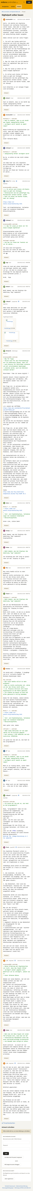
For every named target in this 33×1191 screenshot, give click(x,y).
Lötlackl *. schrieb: (10, 729)
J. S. (7, 960)
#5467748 (28, 503)
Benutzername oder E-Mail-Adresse (12, 1139)
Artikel (13, 6)
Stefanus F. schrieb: (10, 118)
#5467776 (28, 547)
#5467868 (5, 798)
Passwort (5, 1145)
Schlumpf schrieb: (9, 240)
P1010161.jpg (7, 328)
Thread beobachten (9, 1123)
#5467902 (28, 960)
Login (29, 2)
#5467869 (28, 847)
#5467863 (28, 780)
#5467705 (5, 304)
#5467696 (28, 262)
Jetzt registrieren (9, 1179)
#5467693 (28, 220)
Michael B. (8, 351)
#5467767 (28, 530)
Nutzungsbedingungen (8, 1188)
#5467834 (28, 668)
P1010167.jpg (9, 341)
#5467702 (28, 286)
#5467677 (28, 98)
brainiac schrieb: (9, 801)
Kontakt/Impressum (10, 1186)
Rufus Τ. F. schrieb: (10, 507)
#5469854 (28, 1063)
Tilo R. (7, 847)
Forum (19, 6)
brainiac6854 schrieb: (10, 187)
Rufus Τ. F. (8, 181)
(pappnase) (14, 301)
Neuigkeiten (5, 6)
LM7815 (22, 435)
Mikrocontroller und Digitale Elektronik (11, 11)
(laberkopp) (15, 351)
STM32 (14, 831)
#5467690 (28, 148)
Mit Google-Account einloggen (12, 1164)
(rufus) (13, 181)
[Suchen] (24, 2)
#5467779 (28, 568)
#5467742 (5, 353)
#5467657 (28, 19)
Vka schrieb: (7, 680)
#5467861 (28, 751)
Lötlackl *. (8, 301)
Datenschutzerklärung (21, 1186)
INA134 (5, 437)
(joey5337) (12, 847)
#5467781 (28, 593)
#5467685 (28, 115)
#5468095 (28, 1030)
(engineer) (11, 960)
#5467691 (5, 184)
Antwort (6, 93)
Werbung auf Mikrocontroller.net (23, 1188)
